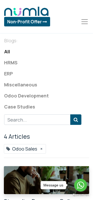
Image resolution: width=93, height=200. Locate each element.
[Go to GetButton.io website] (80, 194)
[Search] (75, 119)
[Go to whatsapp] (80, 185)
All (7, 51)
